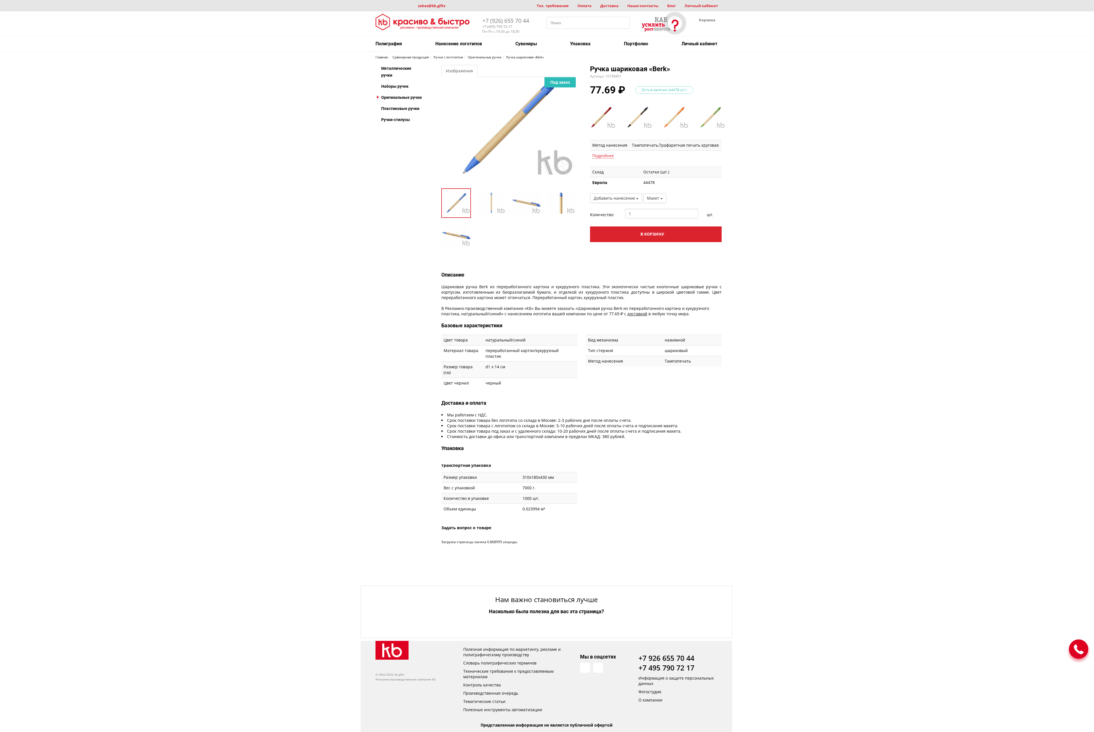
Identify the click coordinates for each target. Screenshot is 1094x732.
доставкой (637, 313)
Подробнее (603, 155)
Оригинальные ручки (401, 97)
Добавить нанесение (615, 198)
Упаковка (580, 43)
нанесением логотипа (529, 313)
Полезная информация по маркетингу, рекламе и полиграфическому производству (512, 652)
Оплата (584, 5)
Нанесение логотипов (458, 43)
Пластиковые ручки (400, 108)
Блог (671, 5)
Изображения (459, 70)
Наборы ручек (395, 86)
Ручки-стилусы (395, 119)
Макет (653, 198)
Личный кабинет (701, 5)
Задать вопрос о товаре (466, 527)
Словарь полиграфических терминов (499, 663)
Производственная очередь (490, 693)
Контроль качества (482, 685)
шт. (710, 214)
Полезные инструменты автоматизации (502, 709)
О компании (650, 700)
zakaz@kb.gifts (431, 5)
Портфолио (636, 43)
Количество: (602, 214)
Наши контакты (642, 5)
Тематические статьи (484, 701)
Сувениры (526, 43)
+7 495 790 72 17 (666, 667)
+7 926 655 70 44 (666, 658)
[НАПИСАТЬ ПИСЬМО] (1078, 649)
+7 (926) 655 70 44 (505, 20)
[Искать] (624, 23)
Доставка (609, 5)
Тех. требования (553, 5)
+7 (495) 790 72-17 (497, 26)
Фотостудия (649, 691)
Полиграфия (388, 43)
